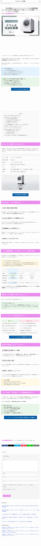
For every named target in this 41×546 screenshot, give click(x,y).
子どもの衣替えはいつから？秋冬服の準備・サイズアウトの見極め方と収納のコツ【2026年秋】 (19, 514)
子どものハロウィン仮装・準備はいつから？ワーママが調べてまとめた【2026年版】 (17, 521)
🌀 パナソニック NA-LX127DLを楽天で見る (20, 89)
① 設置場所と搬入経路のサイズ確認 (12, 130)
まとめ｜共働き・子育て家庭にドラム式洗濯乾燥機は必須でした (16, 135)
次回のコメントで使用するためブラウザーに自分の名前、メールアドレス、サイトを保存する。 (19, 484)
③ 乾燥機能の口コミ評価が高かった (12, 121)
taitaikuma (12, 532)
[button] (5, 445)
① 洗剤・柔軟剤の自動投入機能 (12, 118)
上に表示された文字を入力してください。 (9, 489)
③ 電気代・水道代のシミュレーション (13, 133)
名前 (4, 473)
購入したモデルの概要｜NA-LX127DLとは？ (13, 115)
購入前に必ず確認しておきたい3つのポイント (13, 129)
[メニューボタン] (1, 1)
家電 (26, 440)
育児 (6, 13)
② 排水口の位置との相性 (11, 132)
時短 (28, 440)
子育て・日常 (9, 13)
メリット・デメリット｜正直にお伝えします (13, 127)
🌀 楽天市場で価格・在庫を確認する (20, 194)
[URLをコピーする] (36, 445)
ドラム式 (14, 440)
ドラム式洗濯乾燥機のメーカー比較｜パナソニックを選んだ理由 (16, 124)
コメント (5, 459)
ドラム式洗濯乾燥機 (19, 440)
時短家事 (31, 440)
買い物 (13, 13)
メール (4, 477)
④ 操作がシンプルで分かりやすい (12, 122)
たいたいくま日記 (20, 1)
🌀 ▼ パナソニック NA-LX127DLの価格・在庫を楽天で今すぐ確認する (20, 417)
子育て (24, 440)
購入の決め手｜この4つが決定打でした (12, 117)
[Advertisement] (20, 44)
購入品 (34, 440)
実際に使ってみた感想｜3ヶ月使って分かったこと (14, 126)
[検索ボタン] (40, 1)
